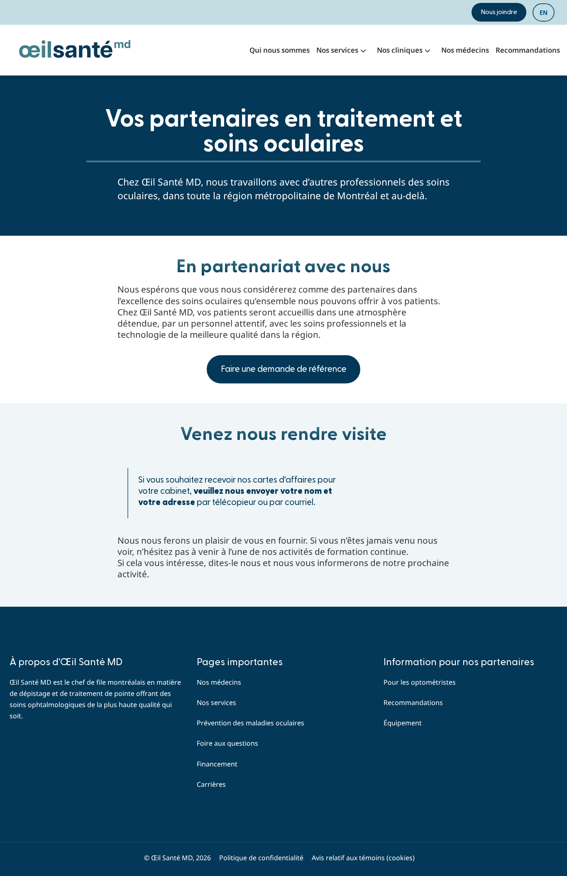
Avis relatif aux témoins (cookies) (363, 857)
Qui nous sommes (279, 50)
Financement (217, 764)
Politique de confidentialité (261, 857)
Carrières (211, 784)
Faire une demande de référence (284, 369)
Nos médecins (465, 50)
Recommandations (528, 50)
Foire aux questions (227, 743)
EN (543, 13)
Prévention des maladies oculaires (250, 722)
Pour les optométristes (420, 682)
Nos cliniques (400, 50)
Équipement (403, 722)
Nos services (337, 50)
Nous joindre (499, 12)
